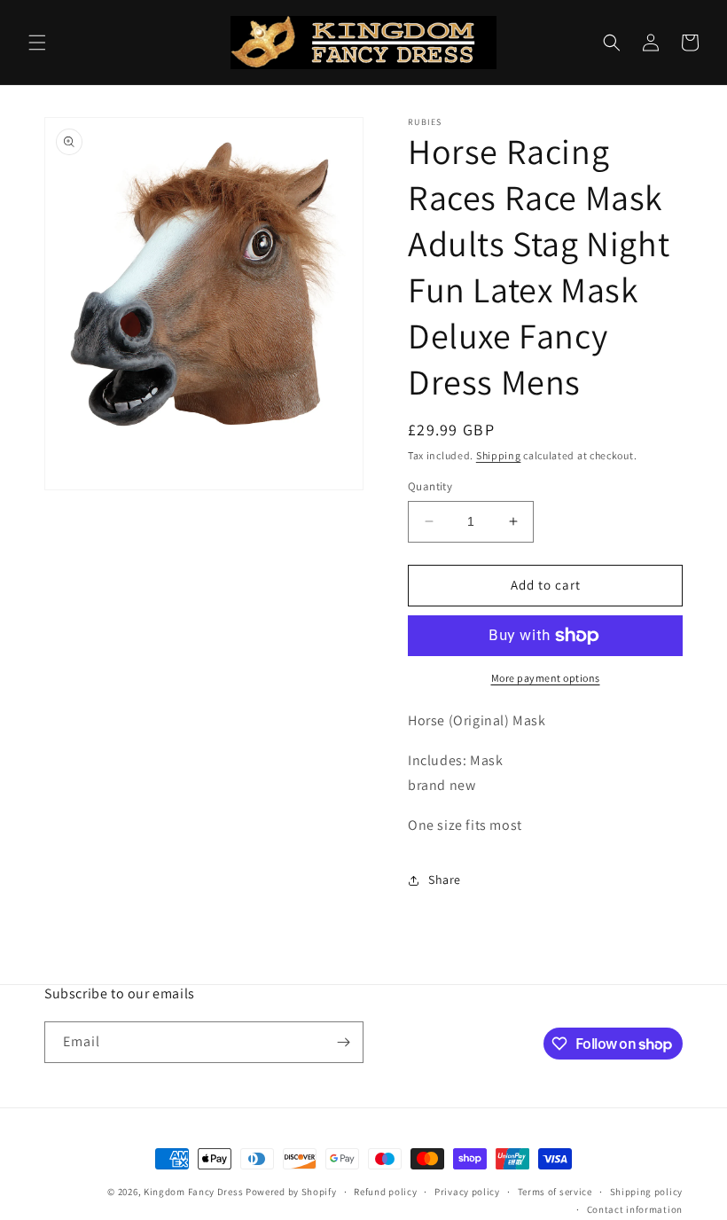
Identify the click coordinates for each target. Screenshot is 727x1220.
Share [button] (444, 880)
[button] (37, 42)
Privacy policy (467, 1191)
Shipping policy (647, 1191)
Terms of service (555, 1191)
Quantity (430, 486)
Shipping (498, 455)
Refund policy (385, 1191)
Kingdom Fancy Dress (193, 1191)
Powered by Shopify (291, 1191)
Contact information (635, 1209)
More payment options (545, 677)
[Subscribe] (343, 1042)
